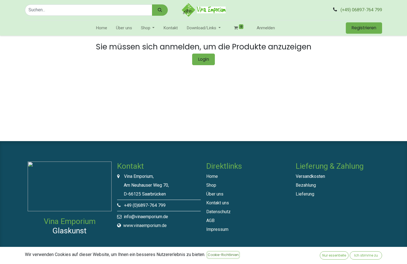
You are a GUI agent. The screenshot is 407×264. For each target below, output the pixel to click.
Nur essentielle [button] (334, 255)
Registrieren (364, 28)
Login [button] (203, 59)
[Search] (160, 10)
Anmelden (266, 27)
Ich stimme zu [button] (366, 255)
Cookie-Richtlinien (223, 254)
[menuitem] (101, 28)
